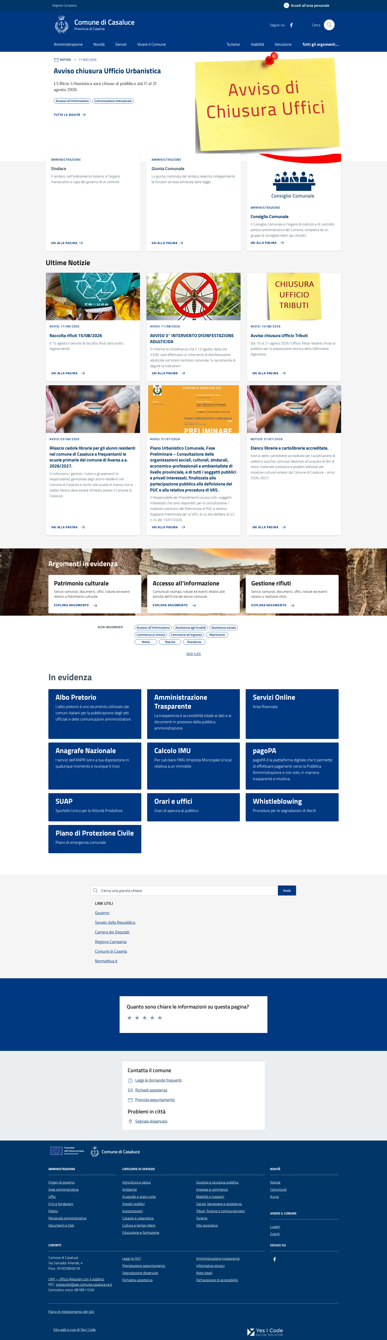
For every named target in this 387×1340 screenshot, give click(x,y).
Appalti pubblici (133, 1203)
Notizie (275, 1182)
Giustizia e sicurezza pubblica (217, 1182)
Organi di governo (61, 1182)
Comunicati (278, 1189)
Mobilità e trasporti (210, 1196)
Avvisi (274, 1196)
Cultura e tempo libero (138, 1225)
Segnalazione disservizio (140, 1272)
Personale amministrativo (67, 1218)
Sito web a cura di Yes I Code (74, 1329)
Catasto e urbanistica (138, 1218)
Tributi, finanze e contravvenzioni (220, 1211)
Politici (53, 1211)
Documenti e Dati (61, 1225)
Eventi (275, 1233)
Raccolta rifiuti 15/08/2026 (75, 336)
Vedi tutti (193, 654)
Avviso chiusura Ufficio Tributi (279, 336)
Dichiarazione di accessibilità (217, 1280)
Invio (287, 890)
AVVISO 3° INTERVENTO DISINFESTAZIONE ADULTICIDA (192, 338)
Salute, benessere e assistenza (219, 1203)
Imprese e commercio (212, 1189)
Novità (99, 44)
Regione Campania (64, 5)
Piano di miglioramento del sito (71, 1311)
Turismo (233, 44)
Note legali (204, 1272)
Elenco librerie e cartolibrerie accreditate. (289, 448)
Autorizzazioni (132, 1211)
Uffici (52, 1196)
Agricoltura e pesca (136, 1182)
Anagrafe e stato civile (139, 1196)
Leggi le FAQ (131, 1258)
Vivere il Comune (151, 44)
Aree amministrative (63, 1189)
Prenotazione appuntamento (143, 1265)
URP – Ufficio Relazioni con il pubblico (76, 1279)
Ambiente (129, 1189)
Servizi (121, 44)
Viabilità (257, 44)
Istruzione (283, 44)
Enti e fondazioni (60, 1203)
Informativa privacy (210, 1265)
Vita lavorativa (207, 1225)
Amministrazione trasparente (218, 1258)
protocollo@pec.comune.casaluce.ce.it (84, 1284)
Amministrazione (68, 44)
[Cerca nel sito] (329, 24)
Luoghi (275, 1226)
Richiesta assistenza (137, 1280)
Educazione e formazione (140, 1232)
